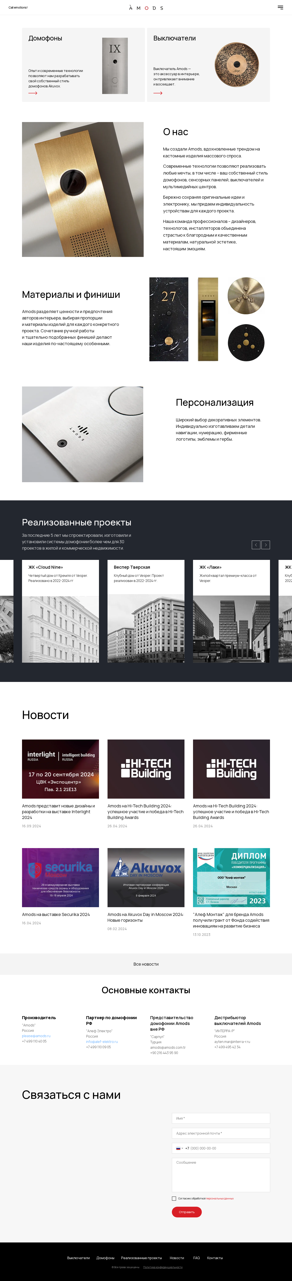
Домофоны (105, 1258)
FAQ (196, 1258)
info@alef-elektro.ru (102, 1041)
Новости (177, 1258)
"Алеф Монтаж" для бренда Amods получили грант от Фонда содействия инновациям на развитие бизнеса (231, 920)
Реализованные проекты (141, 1258)
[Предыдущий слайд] (256, 545)
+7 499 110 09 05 (98, 1047)
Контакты (215, 1258)
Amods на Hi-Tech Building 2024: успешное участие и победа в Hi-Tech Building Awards (146, 811)
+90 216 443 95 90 (164, 1052)
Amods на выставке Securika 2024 (56, 914)
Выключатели (78, 1258)
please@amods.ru (36, 1035)
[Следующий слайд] (265, 545)
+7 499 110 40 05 (34, 1041)
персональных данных (220, 1198)
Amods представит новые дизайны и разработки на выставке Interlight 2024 (58, 811)
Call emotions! (18, 7)
